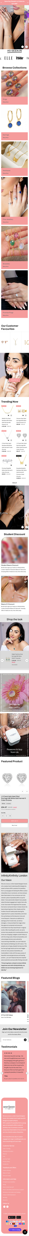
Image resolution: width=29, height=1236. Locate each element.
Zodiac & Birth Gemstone (9, 1194)
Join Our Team (6, 1159)
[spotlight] (11, 631)
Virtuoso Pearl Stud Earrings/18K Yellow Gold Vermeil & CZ (21, 420)
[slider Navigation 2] (17, 394)
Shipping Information (8, 1151)
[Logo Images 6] (15, 342)
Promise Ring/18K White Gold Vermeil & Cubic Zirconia (7, 470)
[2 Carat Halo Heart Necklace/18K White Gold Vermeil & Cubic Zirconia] (7, 436)
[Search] (23, 8)
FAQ (4, 1156)
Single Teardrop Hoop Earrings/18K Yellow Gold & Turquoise (17, 656)
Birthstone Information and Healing (11, 1192)
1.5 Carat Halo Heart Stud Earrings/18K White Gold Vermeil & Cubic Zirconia (21, 446)
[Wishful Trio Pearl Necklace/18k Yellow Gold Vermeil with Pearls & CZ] (7, 411)
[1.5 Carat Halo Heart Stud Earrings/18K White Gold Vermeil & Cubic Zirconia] (22, 436)
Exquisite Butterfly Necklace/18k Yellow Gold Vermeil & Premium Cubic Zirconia (21, 472)
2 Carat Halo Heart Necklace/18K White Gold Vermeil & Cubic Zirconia (7, 446)
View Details (14, 664)
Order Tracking (6, 1148)
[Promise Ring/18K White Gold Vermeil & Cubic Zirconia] (7, 461)
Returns (5, 1153)
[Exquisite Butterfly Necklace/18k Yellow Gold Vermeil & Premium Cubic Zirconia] (22, 461)
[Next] (28, 3)
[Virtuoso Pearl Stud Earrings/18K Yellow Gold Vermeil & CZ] (22, 411)
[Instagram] (7, 1206)
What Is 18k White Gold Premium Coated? (13, 1189)
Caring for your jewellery (9, 1182)
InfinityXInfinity (11, 1213)
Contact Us (5, 1164)
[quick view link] (8, 415)
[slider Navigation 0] (11, 394)
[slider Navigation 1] (14, 394)
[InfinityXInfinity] (9, 1107)
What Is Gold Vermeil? (8, 1187)
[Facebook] (4, 1206)
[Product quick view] (11, 415)
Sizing (4, 1184)
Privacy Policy (6, 1161)
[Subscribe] (25, 1039)
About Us (5, 1200)
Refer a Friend (6, 1173)
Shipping (3, 809)
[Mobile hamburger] (3, 8)
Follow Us (6, 1203)
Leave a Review (7, 1170)
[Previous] (1, 3)
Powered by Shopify (21, 1213)
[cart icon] (26, 8)
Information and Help (9, 1179)
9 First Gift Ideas (7, 1015)
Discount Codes (7, 1175)
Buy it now (14, 825)
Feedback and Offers (9, 1167)
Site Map (5, 1197)
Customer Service (8, 1146)
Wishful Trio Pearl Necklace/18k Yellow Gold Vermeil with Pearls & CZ (7, 421)
